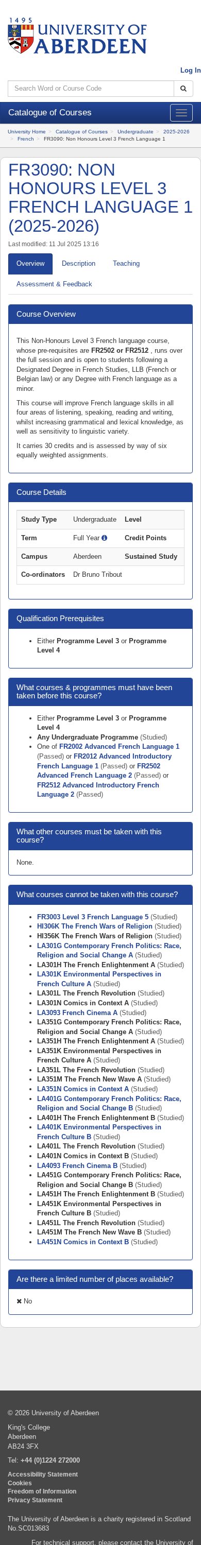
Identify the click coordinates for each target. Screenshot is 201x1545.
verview (30, 263)
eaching (126, 263)
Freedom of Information (42, 1491)
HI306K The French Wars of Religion (96, 926)
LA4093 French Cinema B (78, 1166)
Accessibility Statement (43, 1474)
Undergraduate (136, 131)
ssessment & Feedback (54, 284)
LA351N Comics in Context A (84, 1089)
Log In (190, 70)
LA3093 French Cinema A (78, 1013)
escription (78, 263)
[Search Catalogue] (183, 88)
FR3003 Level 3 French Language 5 (93, 917)
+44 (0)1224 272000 (50, 1460)
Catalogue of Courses (82, 131)
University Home (27, 131)
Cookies (20, 1483)
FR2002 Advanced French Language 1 (119, 746)
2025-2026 (176, 131)
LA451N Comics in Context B (84, 1242)
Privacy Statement (35, 1500)
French (26, 139)
